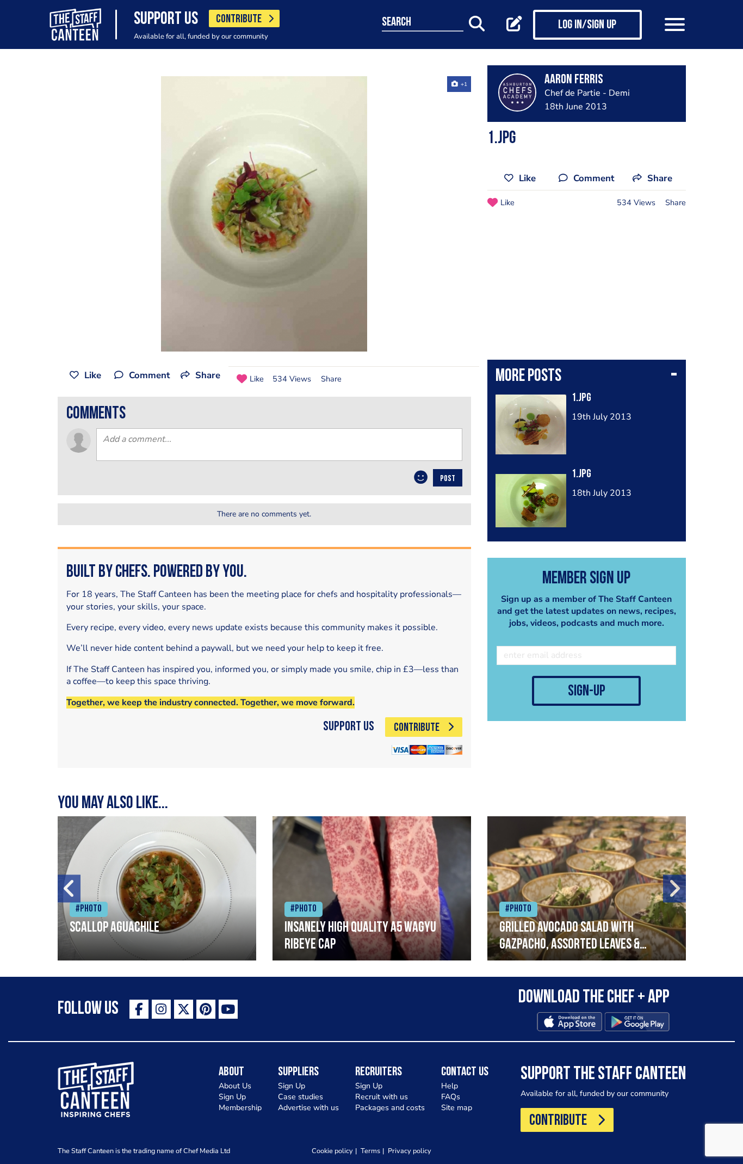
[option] (264, 214)
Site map (456, 1108)
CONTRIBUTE (239, 19)
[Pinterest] (205, 1009)
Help (449, 1086)
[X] (183, 1009)
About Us (235, 1086)
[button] (587, 377)
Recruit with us (381, 1097)
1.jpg (581, 398)
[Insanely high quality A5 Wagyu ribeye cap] (372, 888)
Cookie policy (332, 1150)
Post (447, 479)
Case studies (300, 1097)
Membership (240, 1108)
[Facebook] (138, 1009)
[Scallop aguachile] (157, 888)
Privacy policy (409, 1150)
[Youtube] (228, 1009)
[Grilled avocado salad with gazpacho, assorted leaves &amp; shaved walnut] (586, 888)
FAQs (450, 1097)
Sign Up (232, 1097)
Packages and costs (390, 1108)
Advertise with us (308, 1108)
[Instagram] (161, 1009)
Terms (370, 1150)
